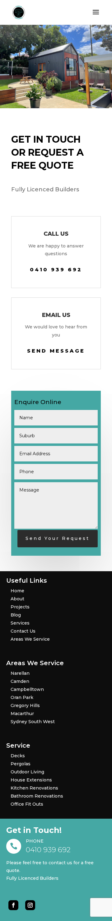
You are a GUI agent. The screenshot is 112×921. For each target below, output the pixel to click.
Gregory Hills (25, 705)
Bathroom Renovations (37, 796)
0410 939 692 (56, 270)
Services (20, 623)
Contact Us (23, 631)
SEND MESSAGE (56, 351)
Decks (18, 756)
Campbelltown (27, 689)
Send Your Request (58, 538)
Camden (20, 681)
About (17, 599)
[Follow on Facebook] (13, 905)
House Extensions (31, 780)
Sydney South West (33, 721)
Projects (20, 607)
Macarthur (22, 713)
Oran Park (22, 697)
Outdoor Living (27, 772)
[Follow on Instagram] (30, 905)
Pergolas (20, 764)
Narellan (20, 673)
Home (17, 591)
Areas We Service (30, 639)
